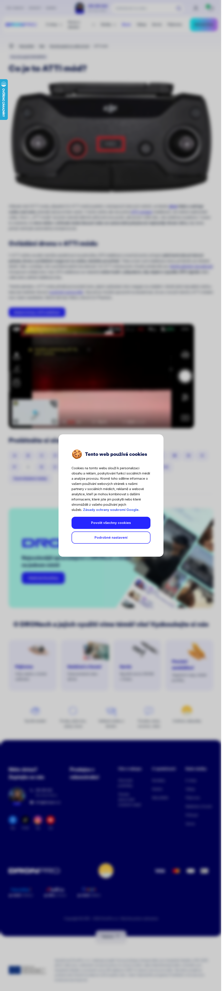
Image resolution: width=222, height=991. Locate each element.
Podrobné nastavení (111, 537)
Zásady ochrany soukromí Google (111, 510)
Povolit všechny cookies (111, 523)
